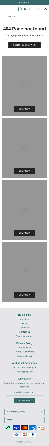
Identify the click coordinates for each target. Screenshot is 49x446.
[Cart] (46, 9)
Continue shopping (24, 45)
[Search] (40, 9)
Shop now (24, 109)
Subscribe (24, 400)
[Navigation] (3, 9)
